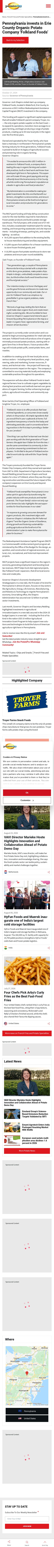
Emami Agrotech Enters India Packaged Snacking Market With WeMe (36, 1127)
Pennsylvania (30, 1411)
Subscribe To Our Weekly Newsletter (21, 1512)
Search (27, 1545)
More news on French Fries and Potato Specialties (27, 1033)
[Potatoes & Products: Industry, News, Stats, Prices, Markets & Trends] (13, 6)
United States (30, 1418)
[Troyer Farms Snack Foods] (27, 711)
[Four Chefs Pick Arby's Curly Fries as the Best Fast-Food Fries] (27, 991)
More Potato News (27, 1150)
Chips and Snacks (24, 652)
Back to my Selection (15, 40)
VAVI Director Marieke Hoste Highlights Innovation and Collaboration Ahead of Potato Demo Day (25, 1102)
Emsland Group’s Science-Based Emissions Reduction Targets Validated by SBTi (35, 1114)
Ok (27, 793)
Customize (25, 800)
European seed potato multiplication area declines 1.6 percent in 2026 (35, 1140)
